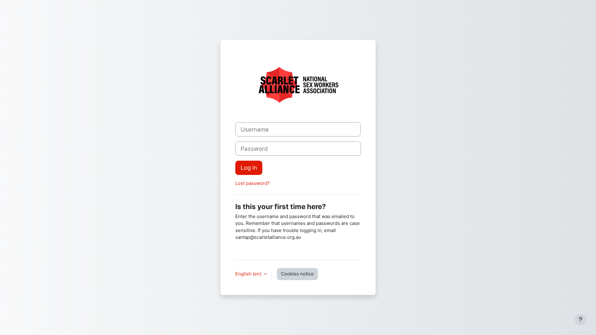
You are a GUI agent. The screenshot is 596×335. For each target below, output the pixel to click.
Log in (249, 167)
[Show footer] (580, 319)
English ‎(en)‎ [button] (249, 274)
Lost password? (252, 183)
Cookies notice (297, 274)
